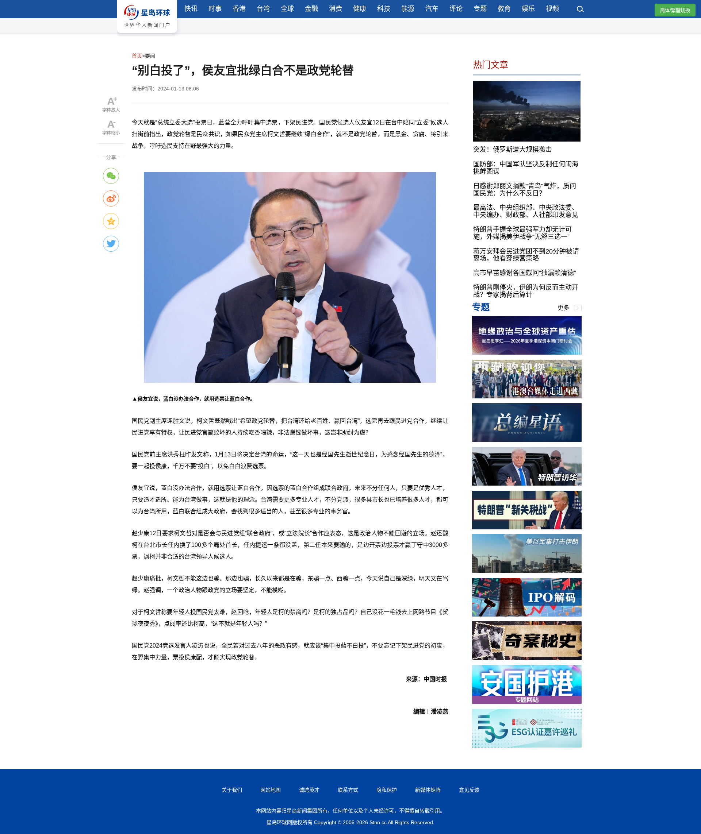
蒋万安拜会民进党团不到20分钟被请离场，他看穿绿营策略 (526, 255)
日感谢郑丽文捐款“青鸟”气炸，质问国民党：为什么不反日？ (524, 189)
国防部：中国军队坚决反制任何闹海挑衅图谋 (525, 168)
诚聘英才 (309, 790)
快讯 (191, 8)
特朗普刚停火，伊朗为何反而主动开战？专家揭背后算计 (525, 291)
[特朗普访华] (527, 483)
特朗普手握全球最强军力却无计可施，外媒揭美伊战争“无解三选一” (522, 233)
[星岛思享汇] (527, 353)
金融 (311, 8)
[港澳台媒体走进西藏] (527, 396)
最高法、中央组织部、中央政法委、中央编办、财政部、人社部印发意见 (525, 211)
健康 (359, 8)
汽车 (431, 8)
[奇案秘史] (527, 658)
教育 (504, 8)
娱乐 (528, 8)
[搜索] (580, 9)
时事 (215, 8)
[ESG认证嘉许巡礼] (527, 745)
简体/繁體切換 (675, 10)
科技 (383, 8)
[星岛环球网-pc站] (147, 34)
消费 (335, 8)
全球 (287, 8)
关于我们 (232, 790)
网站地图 (270, 790)
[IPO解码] (527, 614)
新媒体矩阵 (428, 790)
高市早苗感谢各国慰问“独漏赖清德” (524, 273)
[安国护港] (527, 702)
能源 (407, 8)
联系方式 (348, 790)
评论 (456, 8)
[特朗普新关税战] (527, 527)
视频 (552, 8)
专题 (480, 8)
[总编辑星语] (527, 440)
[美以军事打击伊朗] (527, 571)
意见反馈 (469, 790)
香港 (239, 8)
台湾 (263, 8)
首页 (137, 56)
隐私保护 (386, 790)
